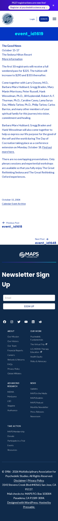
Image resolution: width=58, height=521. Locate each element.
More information (12, 59)
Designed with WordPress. (22, 502)
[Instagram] (11, 321)
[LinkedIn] (33, 321)
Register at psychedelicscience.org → (29, 7)
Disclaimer (20, 480)
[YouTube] (26, 321)
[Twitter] (19, 321)
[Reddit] (40, 321)
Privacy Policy (36, 480)
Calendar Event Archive (14, 203)
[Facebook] (4, 321)
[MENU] (54, 19)
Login (32, 19)
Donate (44, 19)
